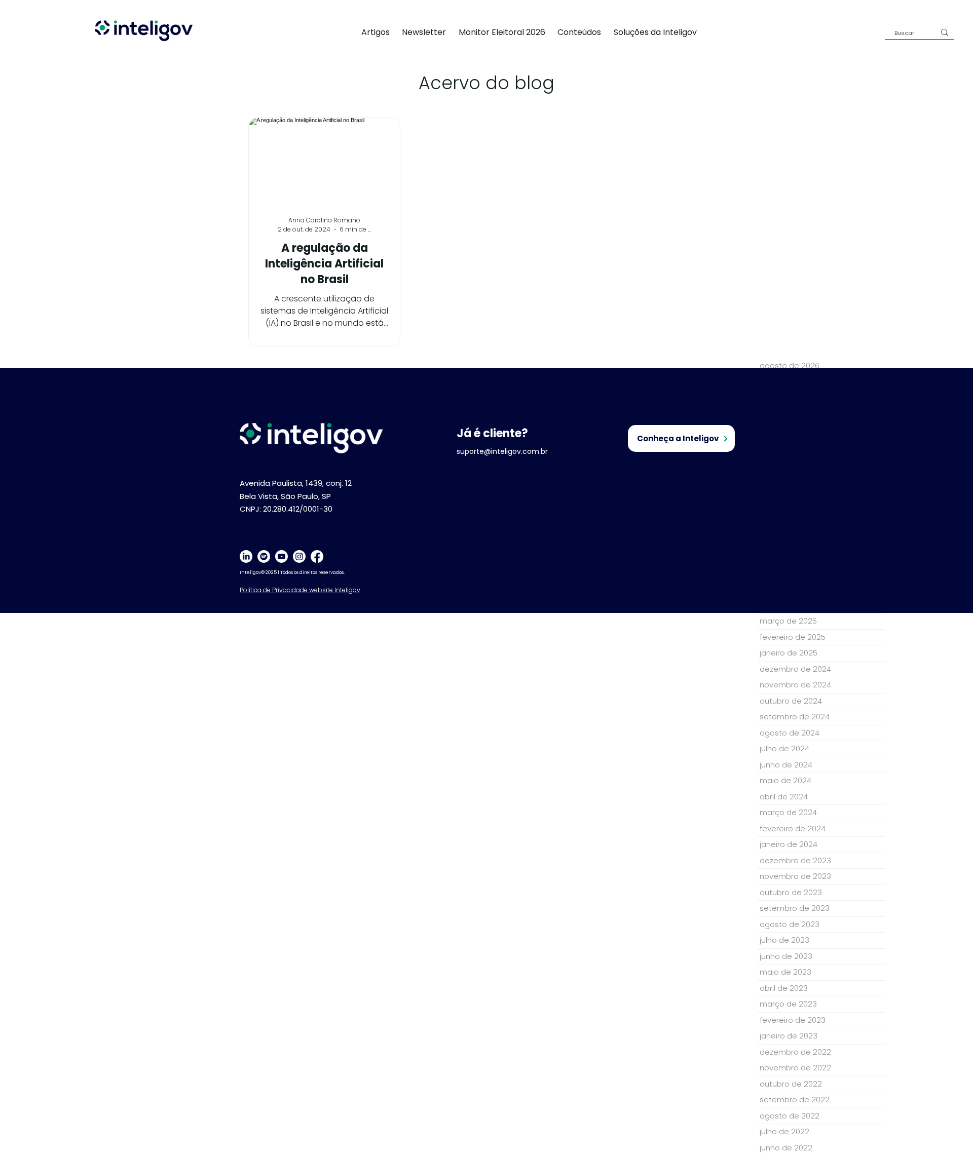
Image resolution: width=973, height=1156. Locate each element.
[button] (661, 32)
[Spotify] (263, 556)
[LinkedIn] (246, 556)
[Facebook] (317, 556)
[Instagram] (299, 556)
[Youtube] (281, 556)
